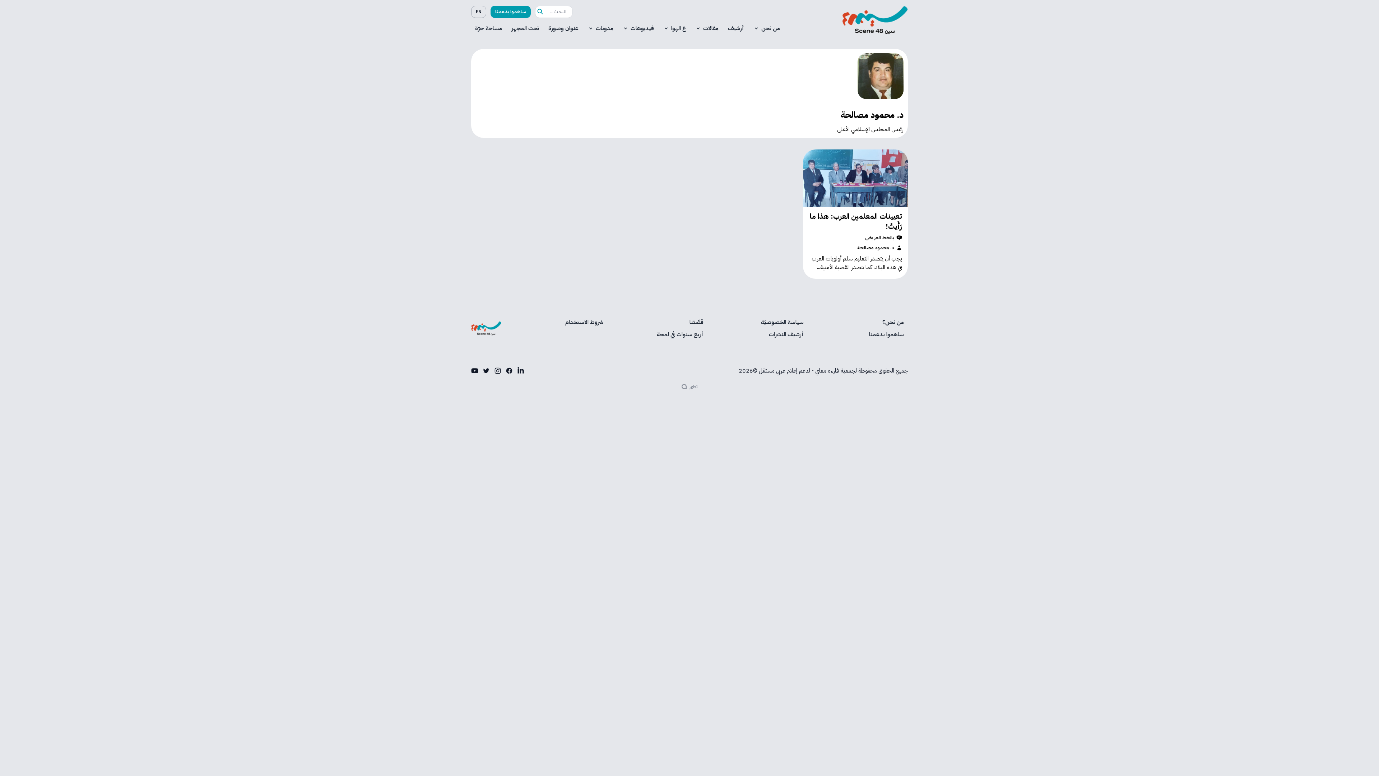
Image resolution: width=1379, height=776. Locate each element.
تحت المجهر (525, 28)
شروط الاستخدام (584, 322)
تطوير (693, 386)
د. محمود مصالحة (875, 247)
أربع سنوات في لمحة (680, 334)
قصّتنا (697, 322)
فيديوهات (642, 28)
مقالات (711, 28)
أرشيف (736, 28)
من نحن (770, 28)
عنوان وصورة (563, 28)
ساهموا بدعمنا (510, 11)
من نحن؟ (893, 322)
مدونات (604, 28)
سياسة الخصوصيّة (782, 322)
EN (479, 12)
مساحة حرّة (488, 28)
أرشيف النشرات (786, 334)
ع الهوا (678, 28)
